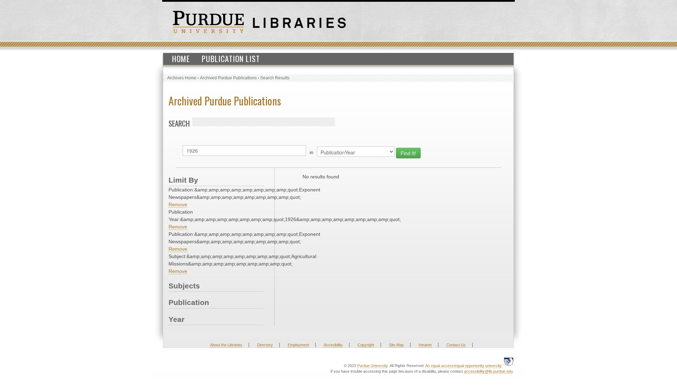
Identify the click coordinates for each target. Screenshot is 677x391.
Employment (298, 345)
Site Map (396, 345)
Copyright (366, 345)
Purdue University (372, 365)
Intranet (425, 345)
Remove (178, 204)
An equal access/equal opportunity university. (463, 365)
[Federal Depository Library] (508, 362)
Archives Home (181, 77)
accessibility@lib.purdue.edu (488, 371)
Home (181, 58)
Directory (265, 345)
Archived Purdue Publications (228, 77)
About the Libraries (226, 345)
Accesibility (333, 345)
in (311, 152)
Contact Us (456, 345)
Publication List (231, 58)
